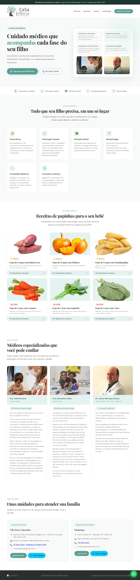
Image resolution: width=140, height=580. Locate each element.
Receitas (86, 11)
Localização (106, 11)
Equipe (96, 11)
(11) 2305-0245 (19, 545)
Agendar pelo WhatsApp (24, 71)
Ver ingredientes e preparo (19, 273)
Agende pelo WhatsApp (70, 2)
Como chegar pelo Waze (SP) (93, 2)
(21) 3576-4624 (83, 543)
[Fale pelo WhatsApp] (134, 574)
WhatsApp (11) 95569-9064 (36, 545)
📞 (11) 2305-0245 (51, 71)
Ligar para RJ (82, 553)
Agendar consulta (124, 11)
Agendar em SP (18, 555)
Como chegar (38, 555)
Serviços (77, 11)
